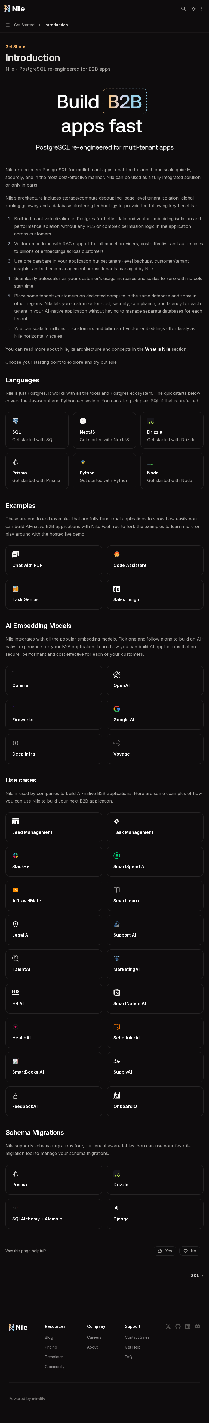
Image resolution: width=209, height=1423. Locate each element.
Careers (94, 1337)
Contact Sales (137, 1337)
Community (54, 1366)
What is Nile (157, 349)
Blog (49, 1337)
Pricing (51, 1347)
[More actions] (202, 9)
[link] (37, 430)
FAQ (128, 1356)
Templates (54, 1356)
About (92, 1347)
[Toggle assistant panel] (193, 8)
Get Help (133, 1347)
